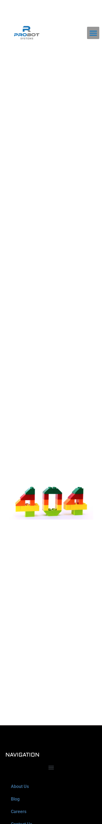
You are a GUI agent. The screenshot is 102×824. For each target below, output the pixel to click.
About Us (20, 786)
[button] (93, 33)
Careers (18, 811)
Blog (15, 799)
